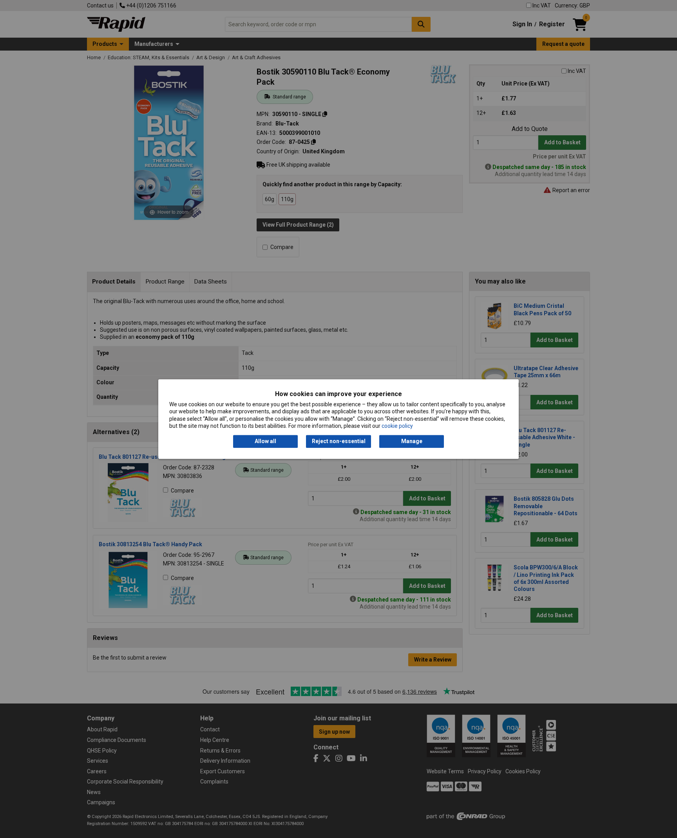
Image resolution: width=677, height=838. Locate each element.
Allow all (265, 441)
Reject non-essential (339, 441)
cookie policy (397, 426)
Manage (411, 441)
